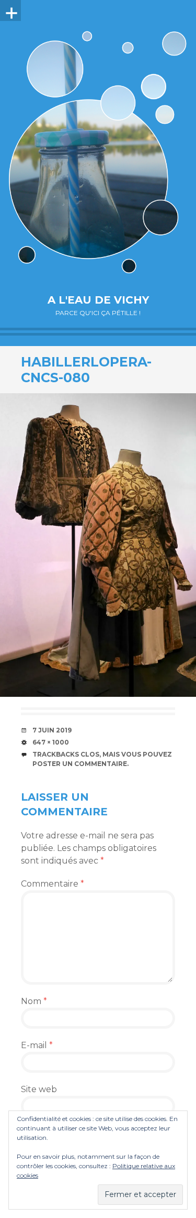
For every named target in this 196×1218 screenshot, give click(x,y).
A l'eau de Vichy (98, 300)
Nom (34, 1001)
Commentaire (52, 884)
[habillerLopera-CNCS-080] (98, 545)
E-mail (37, 1045)
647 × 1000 (50, 742)
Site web (39, 1089)
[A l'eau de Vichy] (98, 152)
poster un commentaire (79, 764)
